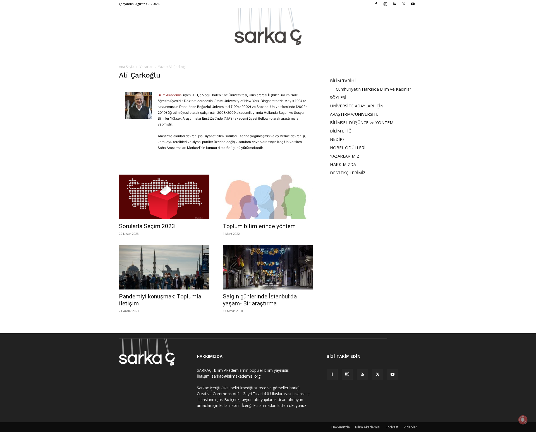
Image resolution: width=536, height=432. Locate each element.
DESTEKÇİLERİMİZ (347, 172)
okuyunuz (297, 405)
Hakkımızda (340, 427)
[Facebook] (376, 4)
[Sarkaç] (268, 26)
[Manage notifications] (522, 419)
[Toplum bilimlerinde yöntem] (268, 197)
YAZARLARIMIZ (344, 156)
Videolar (410, 427)
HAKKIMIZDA (343, 164)
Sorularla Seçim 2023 (147, 226)
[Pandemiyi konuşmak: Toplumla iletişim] (164, 267)
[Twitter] (403, 4)
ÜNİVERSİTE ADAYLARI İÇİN (356, 105)
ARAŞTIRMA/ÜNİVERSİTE (354, 114)
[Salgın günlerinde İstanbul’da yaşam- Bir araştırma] (268, 267)
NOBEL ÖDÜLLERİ (347, 147)
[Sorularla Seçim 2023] (164, 197)
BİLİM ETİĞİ (341, 131)
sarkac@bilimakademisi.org (236, 376)
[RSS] (394, 4)
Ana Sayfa (126, 66)
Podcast (392, 427)
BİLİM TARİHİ (343, 80)
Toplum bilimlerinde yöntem (259, 226)
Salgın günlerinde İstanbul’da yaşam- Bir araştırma (260, 300)
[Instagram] (385, 4)
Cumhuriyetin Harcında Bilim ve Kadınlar (373, 89)
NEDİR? (337, 139)
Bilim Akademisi (170, 95)
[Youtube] (413, 4)
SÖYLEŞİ (338, 97)
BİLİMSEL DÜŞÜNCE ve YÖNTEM (361, 122)
